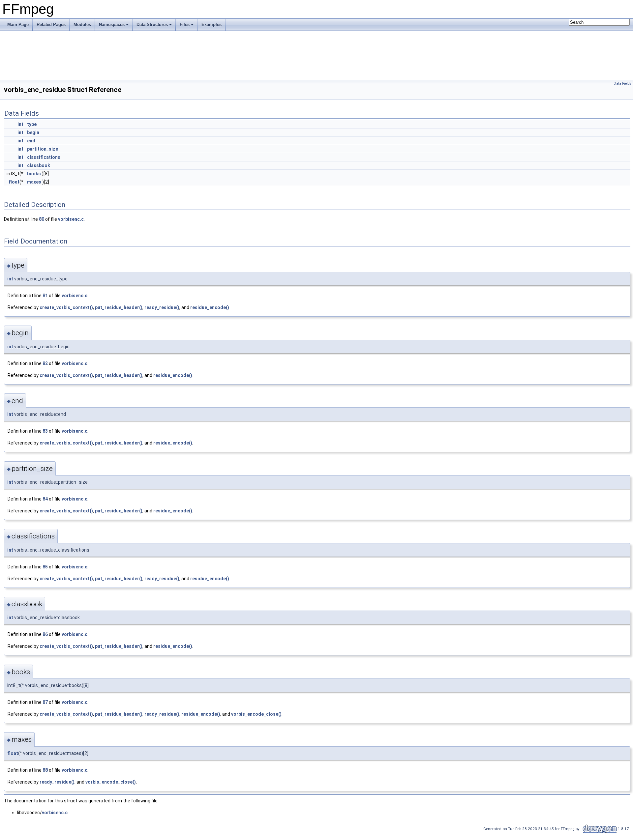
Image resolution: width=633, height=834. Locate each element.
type (32, 124)
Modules (82, 24)
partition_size (42, 149)
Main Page (18, 24)
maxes (34, 182)
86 (45, 634)
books (34, 173)
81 (45, 295)
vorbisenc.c (71, 219)
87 (45, 702)
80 (41, 219)
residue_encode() (209, 307)
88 (45, 770)
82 (45, 363)
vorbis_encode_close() (256, 714)
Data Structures (152, 24)
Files (185, 24)
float (14, 182)
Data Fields (622, 83)
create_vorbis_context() (66, 307)
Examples (211, 24)
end (31, 140)
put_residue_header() (118, 307)
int (20, 124)
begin (33, 132)
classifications (43, 157)
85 (45, 566)
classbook (38, 165)
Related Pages (51, 24)
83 (45, 431)
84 (45, 499)
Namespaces (112, 24)
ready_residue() (161, 307)
